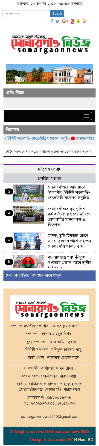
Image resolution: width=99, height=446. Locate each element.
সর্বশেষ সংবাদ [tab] (50, 169)
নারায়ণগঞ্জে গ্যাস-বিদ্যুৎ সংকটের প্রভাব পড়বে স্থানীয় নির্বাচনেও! (69, 262)
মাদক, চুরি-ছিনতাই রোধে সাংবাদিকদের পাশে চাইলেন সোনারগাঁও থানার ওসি (69, 241)
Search (57, 13)
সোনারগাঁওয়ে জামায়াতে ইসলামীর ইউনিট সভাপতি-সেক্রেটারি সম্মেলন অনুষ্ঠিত (69, 192)
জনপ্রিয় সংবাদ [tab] (49, 178)
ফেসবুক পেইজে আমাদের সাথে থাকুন (33, 275)
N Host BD (83, 439)
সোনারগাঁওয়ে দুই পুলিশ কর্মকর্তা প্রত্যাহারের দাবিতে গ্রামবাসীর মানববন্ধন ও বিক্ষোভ (69, 216)
